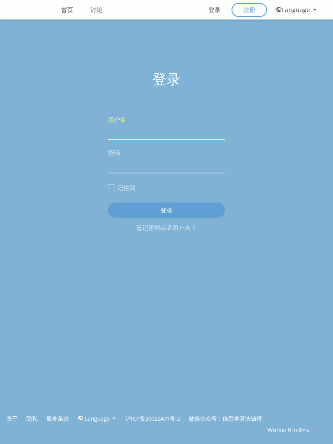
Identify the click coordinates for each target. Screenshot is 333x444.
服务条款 (57, 418)
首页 (67, 10)
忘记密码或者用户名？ (166, 227)
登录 (215, 10)
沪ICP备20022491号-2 (152, 418)
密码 (114, 152)
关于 (12, 418)
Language (297, 10)
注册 (249, 10)
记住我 (126, 187)
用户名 (117, 119)
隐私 (32, 418)
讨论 (97, 10)
